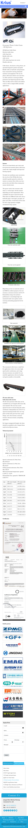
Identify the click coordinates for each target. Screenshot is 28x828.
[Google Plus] (8, 810)
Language (22, 2)
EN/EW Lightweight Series (9, 773)
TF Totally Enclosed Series (9, 775)
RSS (14, 824)
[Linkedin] (10, 810)
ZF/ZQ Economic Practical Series (11, 780)
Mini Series (6, 770)
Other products (19, 763)
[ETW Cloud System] (16, 810)
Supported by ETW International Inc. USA (14, 826)
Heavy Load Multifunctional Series (11, 787)
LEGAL (24, 824)
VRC (11, 824)
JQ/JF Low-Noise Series (8, 777)
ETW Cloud (5, 824)
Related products (8, 763)
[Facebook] (6, 810)
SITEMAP (19, 824)
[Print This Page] (14, 810)
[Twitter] (4, 810)
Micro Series (6, 768)
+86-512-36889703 (11, 805)
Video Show (14, 17)
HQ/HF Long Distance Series (10, 782)
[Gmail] (12, 810)
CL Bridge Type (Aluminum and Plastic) (12, 784)
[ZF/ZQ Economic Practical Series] (14, 30)
